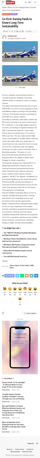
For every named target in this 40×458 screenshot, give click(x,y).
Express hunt (14, 265)
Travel (14, 14)
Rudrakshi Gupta (12, 36)
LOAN (31, 265)
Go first (22, 265)
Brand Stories (6, 390)
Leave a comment (31, 313)
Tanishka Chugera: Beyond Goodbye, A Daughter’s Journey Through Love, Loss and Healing (13, 396)
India (27, 265)
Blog (9, 7)
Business (6, 14)
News (12, 268)
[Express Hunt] (10, 2)
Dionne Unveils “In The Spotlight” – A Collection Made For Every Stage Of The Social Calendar (13, 385)
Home (4, 7)
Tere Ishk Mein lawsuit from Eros (15, 256)
